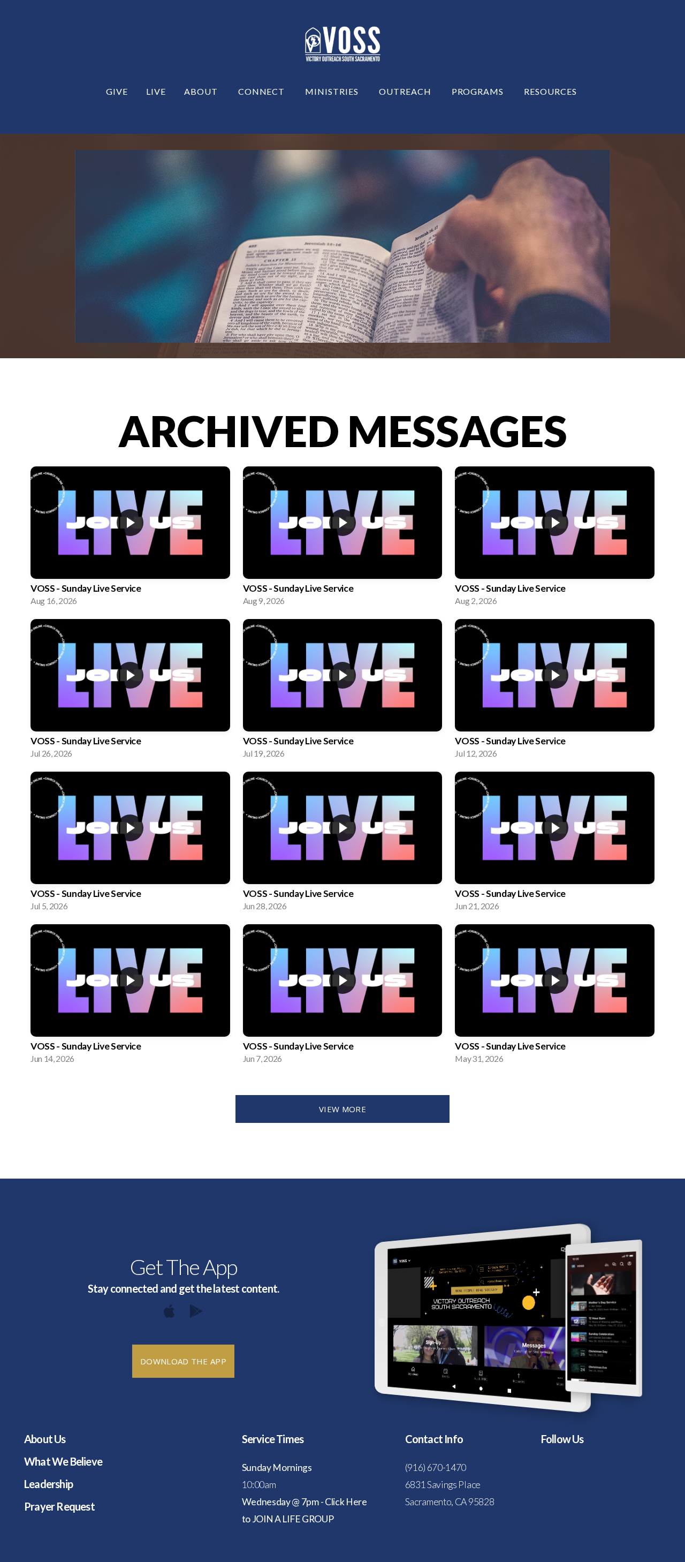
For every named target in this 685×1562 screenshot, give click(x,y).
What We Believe (63, 1461)
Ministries (333, 91)
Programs (479, 91)
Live (156, 91)
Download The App (183, 1361)
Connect (262, 91)
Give (117, 91)
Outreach (406, 91)
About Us (45, 1438)
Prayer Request (59, 1506)
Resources (551, 91)
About (202, 91)
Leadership (48, 1483)
